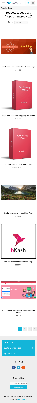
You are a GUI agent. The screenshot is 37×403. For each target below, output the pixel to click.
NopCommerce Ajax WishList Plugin (18, 164)
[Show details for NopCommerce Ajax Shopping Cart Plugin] (18, 95)
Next (35, 329)
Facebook (14, 367)
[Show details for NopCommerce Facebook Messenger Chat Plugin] (18, 289)
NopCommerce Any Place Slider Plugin (18, 213)
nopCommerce (22, 399)
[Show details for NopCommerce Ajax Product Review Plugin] (18, 46)
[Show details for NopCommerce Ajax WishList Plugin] (18, 143)
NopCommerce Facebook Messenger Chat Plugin (18, 311)
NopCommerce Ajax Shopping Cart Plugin (18, 115)
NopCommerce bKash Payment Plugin (18, 262)
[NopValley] (13, 3)
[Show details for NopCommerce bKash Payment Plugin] (18, 241)
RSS (23, 367)
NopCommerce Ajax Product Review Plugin (18, 67)
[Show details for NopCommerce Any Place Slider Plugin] (18, 192)
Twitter (18, 367)
